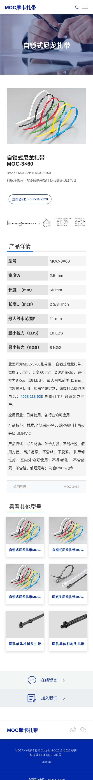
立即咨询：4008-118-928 (30, 199)
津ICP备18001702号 (48, 755)
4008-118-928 (32, 397)
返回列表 (20, 486)
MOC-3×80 (71, 486)
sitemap (46, 761)
